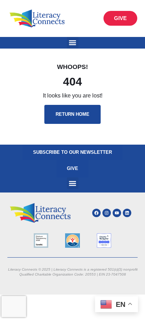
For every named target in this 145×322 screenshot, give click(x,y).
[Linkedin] (127, 213)
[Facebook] (96, 213)
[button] (72, 43)
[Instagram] (106, 213)
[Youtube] (117, 213)
